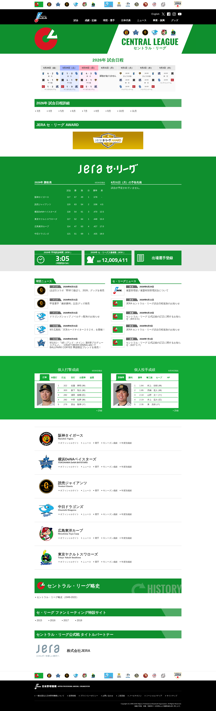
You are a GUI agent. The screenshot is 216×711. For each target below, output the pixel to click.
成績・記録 (91, 20)
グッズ (174, 20)
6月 (74, 111)
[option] (68, 396)
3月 (38, 111)
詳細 (100, 410)
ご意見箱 (121, 696)
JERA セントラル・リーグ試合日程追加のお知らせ (153, 303)
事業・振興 (159, 20)
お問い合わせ (108, 696)
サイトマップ (172, 696)
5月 (62, 111)
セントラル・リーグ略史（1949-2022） (58, 597)
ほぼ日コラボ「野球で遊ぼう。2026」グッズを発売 (77, 290)
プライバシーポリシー (89, 696)
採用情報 (72, 696)
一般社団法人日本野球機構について (50, 696)
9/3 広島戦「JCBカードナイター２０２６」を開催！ (77, 329)
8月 (97, 111)
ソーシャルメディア (154, 696)
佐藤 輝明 (76, 385)
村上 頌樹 (152, 385)
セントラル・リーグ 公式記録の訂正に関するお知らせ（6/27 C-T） (153, 343)
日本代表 (126, 20)
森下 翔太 (76, 390)
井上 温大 (152, 399)
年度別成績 (126, 443)
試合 (76, 20)
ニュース (141, 20)
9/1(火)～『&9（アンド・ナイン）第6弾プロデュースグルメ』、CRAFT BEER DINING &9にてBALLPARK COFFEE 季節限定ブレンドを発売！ (76, 345)
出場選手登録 (162, 258)
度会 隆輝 (76, 404)
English (155, 14)
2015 (39, 620)
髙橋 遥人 (152, 390)
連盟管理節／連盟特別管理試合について (147, 290)
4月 (50, 111)
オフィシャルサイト (69, 443)
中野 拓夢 (76, 399)
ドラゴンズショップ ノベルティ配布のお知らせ (75, 316)
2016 (52, 620)
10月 (121, 111)
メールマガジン (135, 696)
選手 (97, 443)
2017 (66, 620)
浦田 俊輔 (76, 395)
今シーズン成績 (110, 443)
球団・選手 (109, 20)
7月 (85, 111)
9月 (109, 111)
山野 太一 (152, 395)
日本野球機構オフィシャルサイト (48, 17)
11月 (134, 111)
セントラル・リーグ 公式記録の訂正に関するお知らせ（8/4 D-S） (153, 317)
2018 (79, 620)
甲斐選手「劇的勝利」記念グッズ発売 (70, 303)
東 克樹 (151, 404)
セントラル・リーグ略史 (73, 585)
